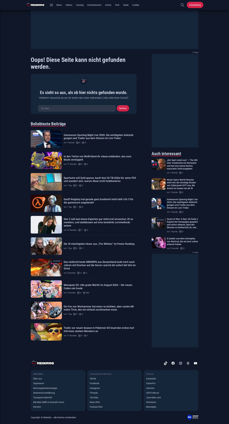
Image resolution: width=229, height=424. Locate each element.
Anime (108, 5)
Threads (94, 393)
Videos (69, 5)
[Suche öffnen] (182, 5)
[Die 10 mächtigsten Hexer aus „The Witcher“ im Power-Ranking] (46, 246)
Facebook (94, 383)
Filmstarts (151, 402)
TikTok (93, 378)
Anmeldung (195, 5)
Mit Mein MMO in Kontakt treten (48, 402)
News (59, 5)
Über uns (37, 378)
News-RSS (95, 402)
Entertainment (94, 5)
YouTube (94, 397)
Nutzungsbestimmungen (45, 388)
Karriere (37, 407)
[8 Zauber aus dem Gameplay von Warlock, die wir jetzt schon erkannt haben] (159, 242)
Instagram (95, 388)
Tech (117, 5)
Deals (126, 5)
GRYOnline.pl (152, 393)
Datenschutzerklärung (44, 393)
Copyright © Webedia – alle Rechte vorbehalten (53, 417)
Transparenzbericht (42, 397)
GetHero (150, 388)
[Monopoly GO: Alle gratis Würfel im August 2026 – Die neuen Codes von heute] (46, 289)
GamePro (150, 383)
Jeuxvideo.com (153, 397)
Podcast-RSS (96, 407)
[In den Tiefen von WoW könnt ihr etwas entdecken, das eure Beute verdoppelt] (46, 160)
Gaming (80, 5)
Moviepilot (151, 407)
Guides (135, 5)
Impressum (38, 383)
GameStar (151, 378)
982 (87, 293)
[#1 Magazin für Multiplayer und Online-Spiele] (37, 4)
